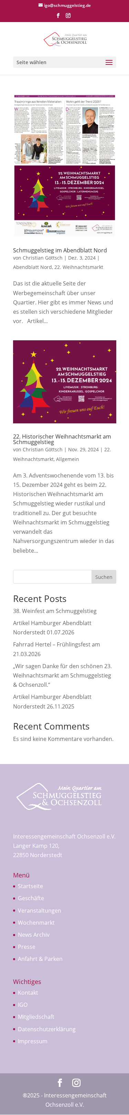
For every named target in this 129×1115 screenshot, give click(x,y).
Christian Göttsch (43, 257)
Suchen (103, 577)
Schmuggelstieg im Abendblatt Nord (60, 250)
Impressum (32, 1041)
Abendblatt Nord (32, 267)
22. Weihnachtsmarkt (78, 267)
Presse (26, 947)
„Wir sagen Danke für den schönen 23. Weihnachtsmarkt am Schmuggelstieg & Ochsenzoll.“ (62, 675)
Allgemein (67, 459)
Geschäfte (31, 898)
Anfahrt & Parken (40, 959)
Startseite (30, 886)
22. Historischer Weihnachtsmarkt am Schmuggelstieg (62, 439)
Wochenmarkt (36, 922)
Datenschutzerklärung (47, 1029)
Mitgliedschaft (36, 1017)
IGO (23, 1004)
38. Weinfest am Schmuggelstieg (55, 611)
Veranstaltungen (39, 910)
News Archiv (34, 934)
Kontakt (28, 992)
